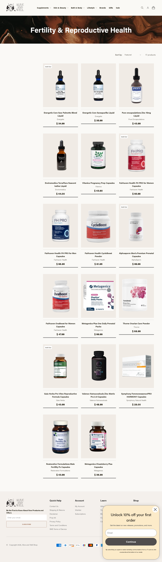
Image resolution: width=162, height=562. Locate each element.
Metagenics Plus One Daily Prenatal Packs (98, 325)
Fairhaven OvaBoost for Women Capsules (60, 325)
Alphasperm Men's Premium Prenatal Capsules (136, 255)
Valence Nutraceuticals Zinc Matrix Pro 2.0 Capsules (98, 395)
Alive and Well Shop (29, 544)
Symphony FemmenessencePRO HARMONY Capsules (136, 395)
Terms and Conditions (58, 525)
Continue (131, 541)
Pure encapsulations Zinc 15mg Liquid (136, 114)
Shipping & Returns (57, 510)
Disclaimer (54, 514)
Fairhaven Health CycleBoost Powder (98, 255)
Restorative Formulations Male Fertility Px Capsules (60, 465)
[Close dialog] (155, 509)
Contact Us (54, 506)
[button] (43, 8)
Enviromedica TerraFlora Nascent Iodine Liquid (60, 184)
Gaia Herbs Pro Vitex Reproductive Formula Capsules (60, 395)
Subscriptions (80, 514)
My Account (79, 506)
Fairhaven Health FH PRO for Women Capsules (136, 184)
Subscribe (26, 524)
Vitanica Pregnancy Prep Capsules (98, 182)
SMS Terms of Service (58, 529)
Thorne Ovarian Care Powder (136, 323)
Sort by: (118, 54)
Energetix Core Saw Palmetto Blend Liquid (60, 114)
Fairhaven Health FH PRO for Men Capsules (60, 255)
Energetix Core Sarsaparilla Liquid (98, 112)
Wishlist (78, 510)
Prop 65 (53, 517)
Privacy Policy (55, 521)
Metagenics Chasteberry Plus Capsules (98, 465)
